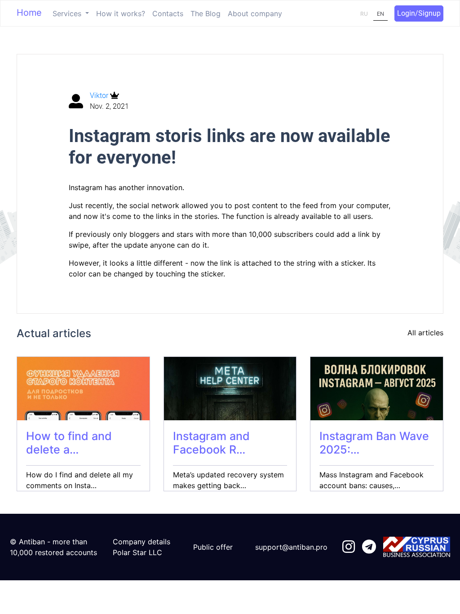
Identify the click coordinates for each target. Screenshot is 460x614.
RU (364, 13)
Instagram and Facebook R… (211, 442)
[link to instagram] (348, 547)
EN (380, 13)
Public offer (213, 547)
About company (255, 13)
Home (29, 12)
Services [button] (68, 13)
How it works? (120, 13)
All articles (425, 332)
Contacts (167, 13)
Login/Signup (419, 13)
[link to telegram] (369, 547)
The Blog (205, 13)
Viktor (100, 95)
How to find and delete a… (69, 442)
